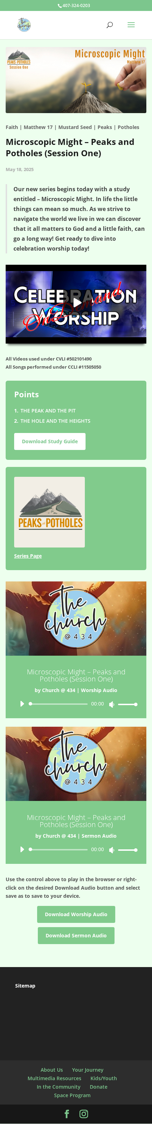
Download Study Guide (50, 441)
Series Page (28, 555)
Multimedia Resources (54, 1078)
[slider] (126, 704)
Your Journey (88, 1069)
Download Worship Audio (76, 914)
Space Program (72, 1095)
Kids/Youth (103, 1078)
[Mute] (112, 704)
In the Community (59, 1086)
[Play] (22, 703)
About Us (52, 1069)
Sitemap (25, 985)
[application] (76, 704)
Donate (98, 1086)
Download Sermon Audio (76, 935)
